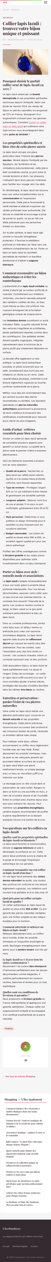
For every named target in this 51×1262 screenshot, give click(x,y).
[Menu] (45, 2)
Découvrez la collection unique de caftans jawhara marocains (22, 1164)
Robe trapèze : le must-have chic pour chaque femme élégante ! (24, 1143)
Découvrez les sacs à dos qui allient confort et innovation (23, 1173)
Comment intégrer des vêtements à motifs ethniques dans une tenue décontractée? (23, 1111)
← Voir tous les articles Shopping (19, 1076)
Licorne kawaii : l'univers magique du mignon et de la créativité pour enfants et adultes (24, 1123)
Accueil (6, 10)
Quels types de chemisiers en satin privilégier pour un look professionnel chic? (24, 1183)
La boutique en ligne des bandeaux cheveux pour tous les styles (22, 1203)
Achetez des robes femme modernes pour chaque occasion (23, 1194)
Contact (34, 1246)
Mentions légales (20, 1246)
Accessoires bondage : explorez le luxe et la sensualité (25, 1134)
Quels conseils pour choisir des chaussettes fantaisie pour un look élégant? (22, 1153)
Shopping (15, 10)
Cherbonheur (12, 1228)
